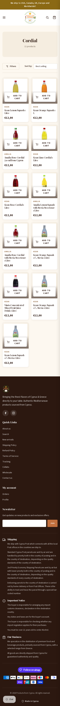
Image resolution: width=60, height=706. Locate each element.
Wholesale (7, 472)
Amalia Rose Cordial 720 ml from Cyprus (14, 159)
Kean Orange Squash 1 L (44, 112)
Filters (12, 66)
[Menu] (11, 17)
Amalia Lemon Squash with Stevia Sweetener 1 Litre (44, 207)
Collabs (5, 467)
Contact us (7, 478)
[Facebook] (5, 413)
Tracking (6, 461)
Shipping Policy (9, 445)
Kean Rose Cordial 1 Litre (14, 206)
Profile (5, 499)
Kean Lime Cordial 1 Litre (43, 159)
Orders (5, 494)
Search (5, 434)
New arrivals (8, 439)
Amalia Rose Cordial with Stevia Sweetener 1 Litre (15, 258)
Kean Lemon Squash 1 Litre (14, 112)
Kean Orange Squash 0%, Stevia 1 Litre (43, 256)
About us (6, 428)
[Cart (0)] (54, 17)
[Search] (47, 17)
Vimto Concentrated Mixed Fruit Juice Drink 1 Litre (14, 308)
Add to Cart (17, 97)
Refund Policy (8, 450)
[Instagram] (13, 413)
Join (52, 523)
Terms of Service (10, 456)
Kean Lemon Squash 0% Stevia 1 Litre (14, 356)
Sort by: (28, 66)
